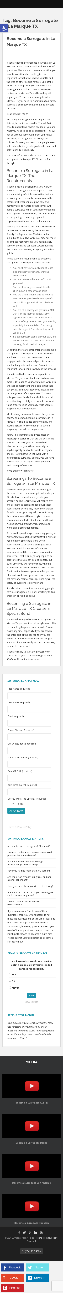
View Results (31, 1001)
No (13, 980)
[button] (4, 28)
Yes (14, 974)
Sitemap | (31, 1241)
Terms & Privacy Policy (19, 826)
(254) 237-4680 (32, 1251)
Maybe (16, 987)
